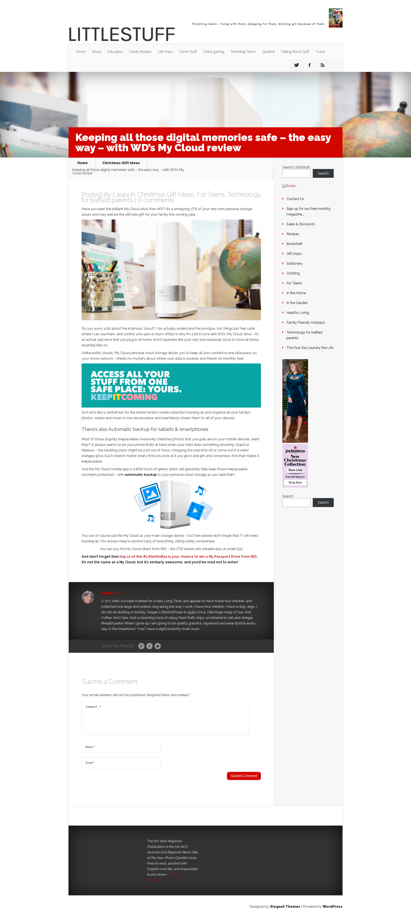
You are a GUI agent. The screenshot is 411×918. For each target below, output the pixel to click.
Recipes (292, 234)
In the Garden (297, 303)
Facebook (149, 646)
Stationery (294, 263)
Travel (320, 51)
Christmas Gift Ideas (121, 163)
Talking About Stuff (295, 51)
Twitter (157, 646)
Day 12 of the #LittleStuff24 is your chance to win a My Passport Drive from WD (188, 557)
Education (115, 51)
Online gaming (213, 51)
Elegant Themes (285, 907)
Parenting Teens (243, 51)
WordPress (332, 907)
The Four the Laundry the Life (309, 348)
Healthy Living (297, 313)
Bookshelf (294, 244)
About (96, 51)
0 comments (156, 200)
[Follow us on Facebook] (309, 65)
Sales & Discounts (300, 224)
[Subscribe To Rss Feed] (322, 65)
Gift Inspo (165, 51)
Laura (121, 194)
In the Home (296, 293)
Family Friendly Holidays (305, 322)
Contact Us (295, 199)
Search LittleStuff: (296, 167)
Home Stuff (188, 51)
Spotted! (268, 51)
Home (81, 51)
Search (323, 173)
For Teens (211, 194)
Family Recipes (140, 51)
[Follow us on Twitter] (296, 65)
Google (141, 646)
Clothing (293, 273)
